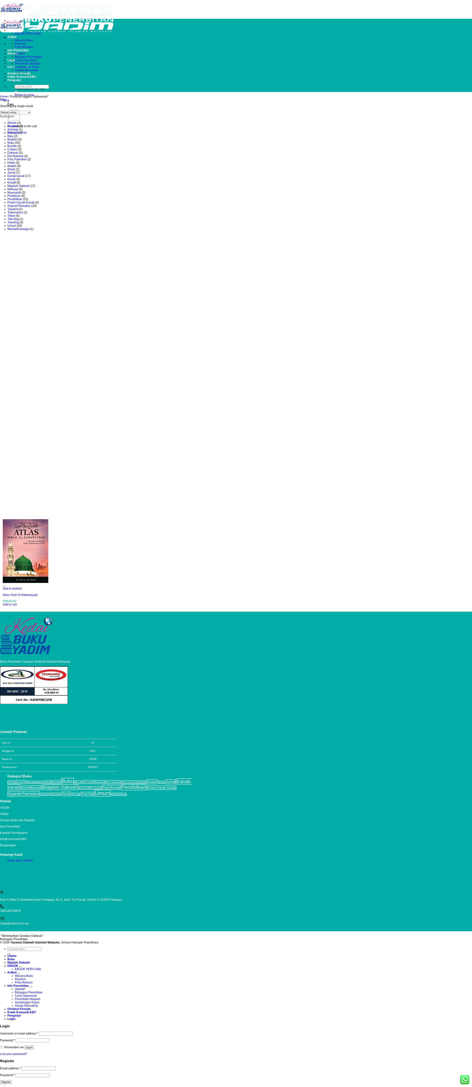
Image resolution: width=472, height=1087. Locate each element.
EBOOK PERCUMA (28, 33)
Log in (29, 1047)
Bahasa (12, 132)
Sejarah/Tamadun (19, 205)
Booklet (12, 139)
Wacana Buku (24, 40)
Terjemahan (15, 212)
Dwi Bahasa (15, 156)
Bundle (12, 146)
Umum (11, 225)
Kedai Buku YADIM (20, 860)
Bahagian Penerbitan (29, 56)
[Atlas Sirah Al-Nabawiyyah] (25, 581)
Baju (10, 136)
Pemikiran (14, 195)
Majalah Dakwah (18, 27)
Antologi (12, 129)
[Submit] (16, 91)
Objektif (20, 53)
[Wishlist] (4, 586)
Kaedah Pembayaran (14, 832)
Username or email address (19, 1033)
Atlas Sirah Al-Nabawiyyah (20, 594)
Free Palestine (17, 159)
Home (4, 96)
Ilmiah (11, 169)
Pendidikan (14, 199)
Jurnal (11, 172)
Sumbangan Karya (27, 66)
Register (5, 1082)
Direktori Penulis (19, 1009)
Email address (10, 1068)
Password (7, 1040)
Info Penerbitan (18, 50)
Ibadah (11, 166)
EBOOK (12, 30)
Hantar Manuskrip (26, 1005)
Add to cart (10, 604)
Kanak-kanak (16, 175)
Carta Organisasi (26, 60)
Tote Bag (13, 219)
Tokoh (11, 215)
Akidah (12, 122)
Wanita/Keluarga (18, 229)
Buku (11, 23)
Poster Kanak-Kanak (20, 202)
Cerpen (12, 149)
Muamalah (14, 192)
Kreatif (11, 182)
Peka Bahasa (23, 46)
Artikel (11, 37)
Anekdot (12, 126)
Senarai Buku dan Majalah (17, 820)
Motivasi (12, 189)
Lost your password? (13, 1053)
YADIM (4, 807)
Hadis (11, 162)
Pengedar (14, 80)
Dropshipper (8, 845)
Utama (11, 20)
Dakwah (12, 152)
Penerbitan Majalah (27, 63)
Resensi (20, 43)
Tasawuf (12, 209)
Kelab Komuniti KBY (13, 839)
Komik (11, 179)
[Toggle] (20, 966)
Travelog (13, 222)
